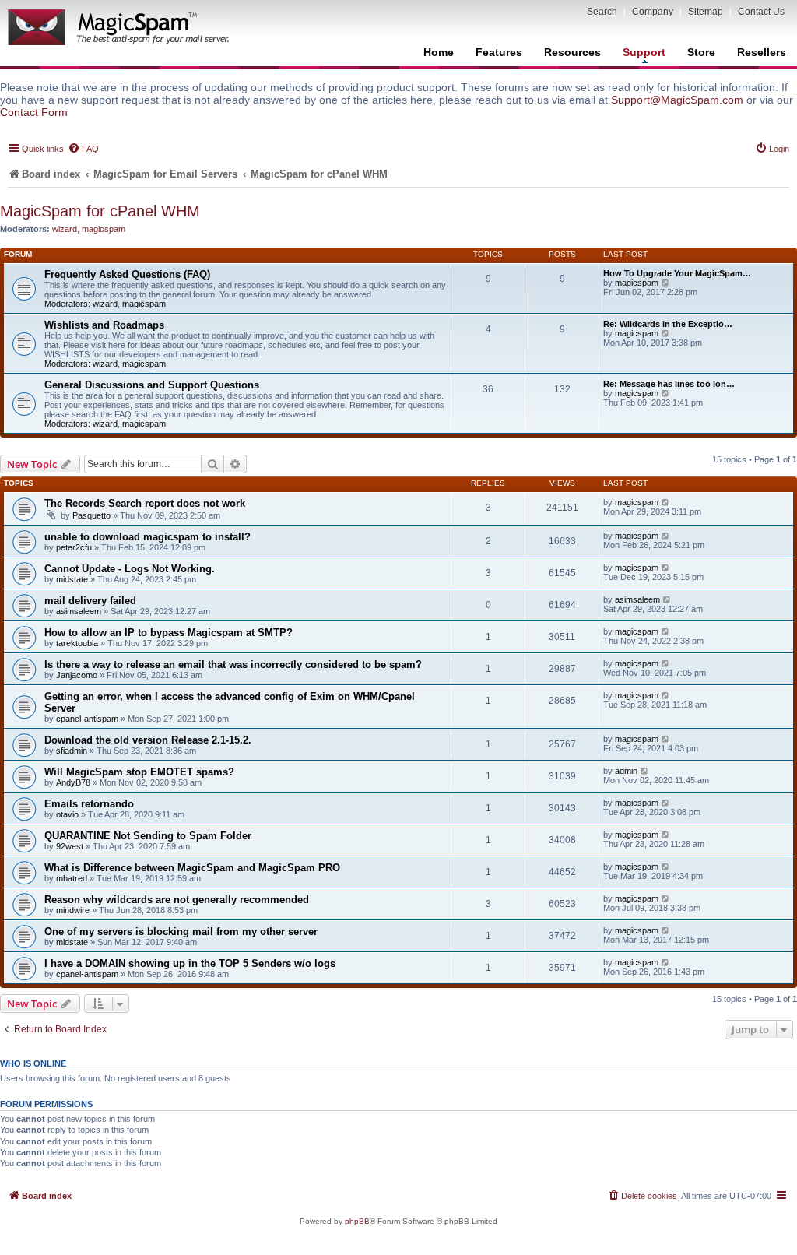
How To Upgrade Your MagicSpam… (677, 273)
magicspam (103, 229)
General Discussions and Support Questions (151, 385)
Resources (572, 52)
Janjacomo (76, 675)
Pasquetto (91, 515)
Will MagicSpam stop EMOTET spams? (139, 772)
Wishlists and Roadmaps (104, 325)
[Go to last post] (666, 502)
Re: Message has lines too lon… (669, 383)
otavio (67, 814)
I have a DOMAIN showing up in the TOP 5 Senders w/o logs (189, 963)
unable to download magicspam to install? (147, 537)
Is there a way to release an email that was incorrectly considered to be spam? (233, 664)
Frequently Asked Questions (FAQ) (127, 274)
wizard (64, 229)
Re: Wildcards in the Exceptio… (667, 324)
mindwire (73, 910)
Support (644, 52)
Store (701, 52)
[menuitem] (83, 148)
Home (438, 52)
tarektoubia (77, 643)
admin (626, 770)
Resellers (761, 52)
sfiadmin (71, 750)
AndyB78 (73, 782)
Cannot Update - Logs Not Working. (129, 569)
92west (69, 846)
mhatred (71, 878)
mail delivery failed (90, 600)
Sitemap (705, 11)
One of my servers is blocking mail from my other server (181, 931)
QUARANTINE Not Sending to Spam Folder (147, 836)
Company (652, 11)
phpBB (357, 1221)
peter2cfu (74, 547)
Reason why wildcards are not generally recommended (176, 899)
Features (499, 52)
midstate (72, 579)
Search (602, 11)
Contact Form (34, 112)
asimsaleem (78, 611)
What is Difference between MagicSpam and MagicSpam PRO (192, 868)
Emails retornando (89, 804)
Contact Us (761, 11)
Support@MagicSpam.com (677, 99)
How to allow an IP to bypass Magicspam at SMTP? (168, 632)
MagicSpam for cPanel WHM (100, 211)
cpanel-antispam (87, 718)
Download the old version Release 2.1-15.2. (147, 740)
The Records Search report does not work (144, 503)
